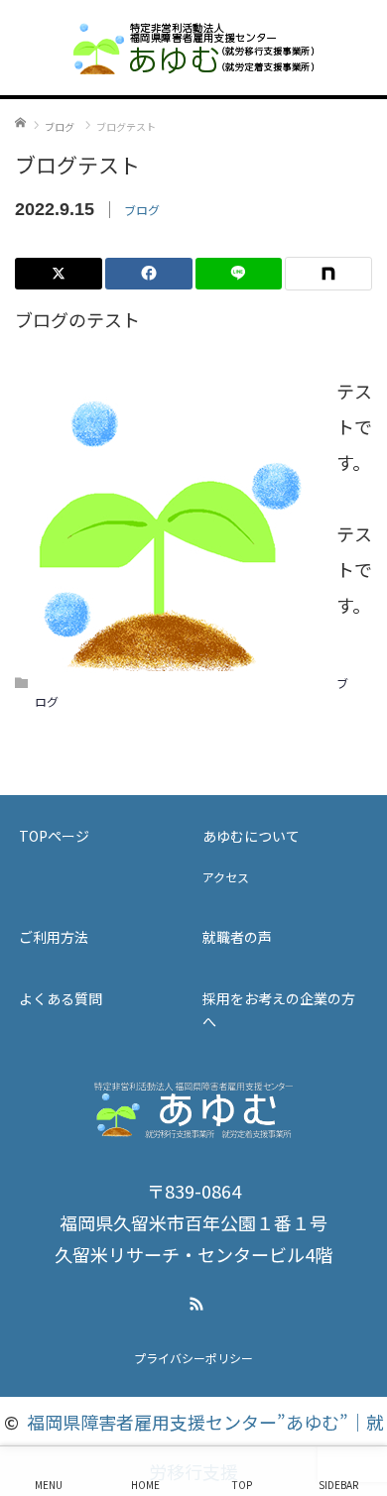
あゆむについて (251, 836)
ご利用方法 (53, 937)
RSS (193, 1301)
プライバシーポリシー (193, 1357)
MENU (49, 1484)
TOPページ (54, 836)
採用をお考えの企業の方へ (278, 1009)
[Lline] (239, 273)
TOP (242, 1484)
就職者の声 (237, 937)
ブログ (142, 209)
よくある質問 (60, 998)
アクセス (225, 876)
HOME (145, 1484)
